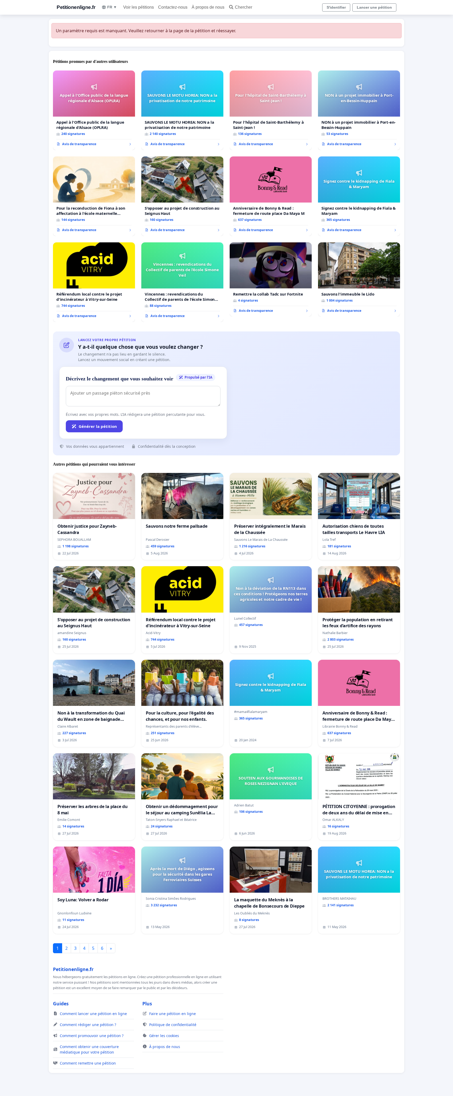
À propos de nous (208, 7)
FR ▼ (112, 7)
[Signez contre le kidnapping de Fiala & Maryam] (359, 196)
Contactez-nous (172, 7)
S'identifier (336, 7)
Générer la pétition (98, 426)
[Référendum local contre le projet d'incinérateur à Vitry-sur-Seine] (94, 282)
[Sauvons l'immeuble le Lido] (359, 279)
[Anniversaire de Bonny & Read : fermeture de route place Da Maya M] (271, 196)
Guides (61, 1003)
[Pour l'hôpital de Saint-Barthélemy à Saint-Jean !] (271, 110)
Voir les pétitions (138, 7)
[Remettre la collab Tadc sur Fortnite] (271, 279)
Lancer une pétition (374, 7)
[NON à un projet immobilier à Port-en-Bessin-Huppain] (359, 110)
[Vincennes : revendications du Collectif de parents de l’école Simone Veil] (182, 282)
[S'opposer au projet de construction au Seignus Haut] (182, 196)
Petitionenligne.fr (76, 7)
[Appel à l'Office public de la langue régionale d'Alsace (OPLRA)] (94, 110)
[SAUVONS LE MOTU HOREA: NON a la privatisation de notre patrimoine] (182, 110)
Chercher (243, 7)
